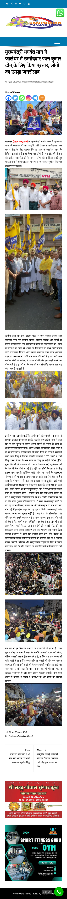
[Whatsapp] (22, 98)
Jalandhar (21, 736)
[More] (42, 98)
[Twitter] (15, 98)
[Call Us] (59, 891)
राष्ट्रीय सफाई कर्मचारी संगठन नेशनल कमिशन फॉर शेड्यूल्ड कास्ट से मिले (47, 758)
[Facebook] (8, 98)
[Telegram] (35, 98)
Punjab (30, 736)
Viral (35, 893)
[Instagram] (29, 98)
